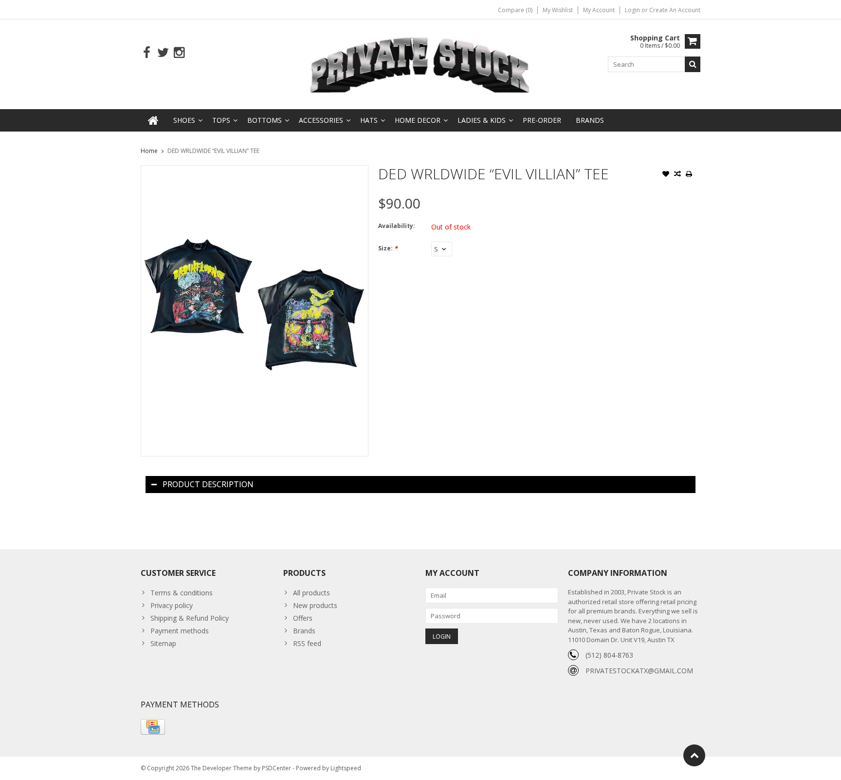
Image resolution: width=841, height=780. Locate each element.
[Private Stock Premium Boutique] (420, 63)
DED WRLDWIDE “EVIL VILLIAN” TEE (213, 151)
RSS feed (307, 643)
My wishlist (558, 10)
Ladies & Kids (481, 120)
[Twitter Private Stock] (163, 52)
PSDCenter (276, 768)
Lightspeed (345, 768)
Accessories (321, 120)
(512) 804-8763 (609, 655)
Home (149, 151)
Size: (388, 248)
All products (311, 592)
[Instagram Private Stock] (179, 52)
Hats (369, 120)
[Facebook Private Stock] (147, 52)
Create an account (674, 10)
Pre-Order (542, 120)
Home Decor (417, 120)
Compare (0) (515, 10)
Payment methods (179, 630)
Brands (590, 120)
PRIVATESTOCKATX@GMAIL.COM (639, 670)
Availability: (396, 226)
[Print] (689, 175)
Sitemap (163, 643)
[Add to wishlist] (665, 175)
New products (315, 605)
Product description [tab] (208, 484)
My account (599, 10)
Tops (221, 120)
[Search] (692, 64)
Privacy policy (171, 605)
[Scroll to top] (694, 755)
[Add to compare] (677, 175)
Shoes (184, 120)
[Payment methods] (153, 727)
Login (633, 10)
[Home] (153, 120)
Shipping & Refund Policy (189, 618)
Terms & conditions (181, 592)
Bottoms (264, 120)
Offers (302, 618)
